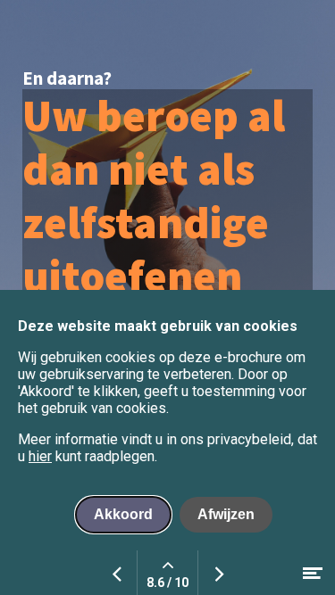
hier (40, 456)
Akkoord (123, 514)
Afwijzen (226, 514)
